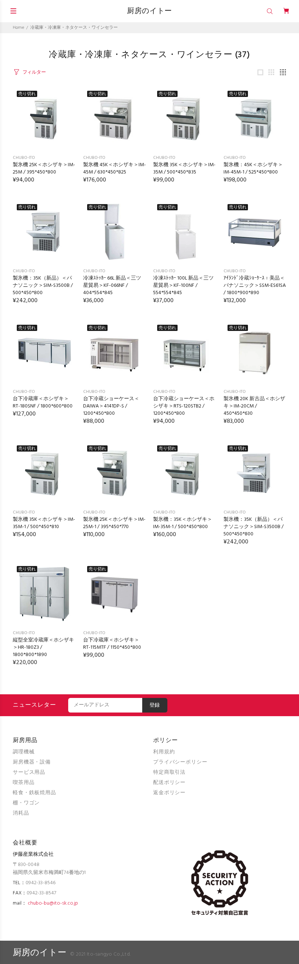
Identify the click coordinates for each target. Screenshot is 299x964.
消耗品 (21, 813)
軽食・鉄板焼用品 (34, 793)
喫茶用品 (23, 782)
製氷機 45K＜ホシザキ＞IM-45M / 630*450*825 (114, 168)
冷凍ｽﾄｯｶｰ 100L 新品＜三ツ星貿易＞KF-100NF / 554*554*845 (183, 285)
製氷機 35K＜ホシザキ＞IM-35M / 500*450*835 (184, 168)
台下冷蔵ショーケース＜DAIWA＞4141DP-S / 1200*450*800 (111, 406)
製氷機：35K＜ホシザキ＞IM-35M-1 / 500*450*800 (182, 523)
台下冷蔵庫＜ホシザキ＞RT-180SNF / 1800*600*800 (43, 402)
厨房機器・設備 (32, 762)
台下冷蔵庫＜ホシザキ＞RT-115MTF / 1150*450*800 (112, 644)
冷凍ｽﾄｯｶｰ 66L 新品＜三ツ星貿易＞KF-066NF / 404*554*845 (112, 285)
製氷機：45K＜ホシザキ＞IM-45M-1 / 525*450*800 (253, 168)
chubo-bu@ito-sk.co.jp (53, 903)
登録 (155, 705)
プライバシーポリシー (180, 762)
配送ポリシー (169, 782)
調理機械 (23, 752)
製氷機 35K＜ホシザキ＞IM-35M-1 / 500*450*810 (44, 523)
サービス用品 (29, 772)
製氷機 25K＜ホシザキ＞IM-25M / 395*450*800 (44, 168)
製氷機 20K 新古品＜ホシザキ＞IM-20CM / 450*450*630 (254, 406)
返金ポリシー (169, 793)
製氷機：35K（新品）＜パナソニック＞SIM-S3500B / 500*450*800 (43, 285)
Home (18, 27)
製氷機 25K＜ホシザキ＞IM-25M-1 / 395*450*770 (114, 523)
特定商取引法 (169, 772)
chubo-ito (24, 157)
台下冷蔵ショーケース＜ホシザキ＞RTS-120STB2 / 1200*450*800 (183, 406)
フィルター (34, 72)
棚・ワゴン (26, 803)
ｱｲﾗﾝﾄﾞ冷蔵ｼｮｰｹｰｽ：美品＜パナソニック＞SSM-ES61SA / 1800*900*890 (255, 285)
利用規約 (164, 752)
